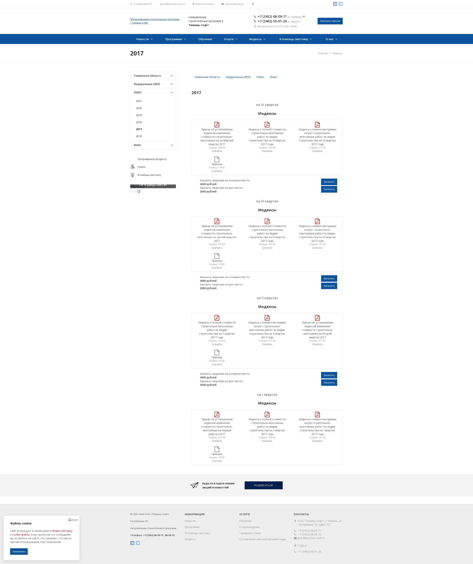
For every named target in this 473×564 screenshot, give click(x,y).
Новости (142, 39)
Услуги (229, 39)
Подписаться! (263, 485)
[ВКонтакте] (335, 4)
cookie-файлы (21, 534)
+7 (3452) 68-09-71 (280, 16)
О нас (330, 39)
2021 (139, 101)
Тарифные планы (250, 533)
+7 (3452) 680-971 (142, 4)
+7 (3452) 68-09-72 (309, 534)
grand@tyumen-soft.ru (172, 4)
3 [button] (139, 191)
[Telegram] (341, 4)
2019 (139, 115)
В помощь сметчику (294, 39)
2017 (139, 129)
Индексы (255, 39)
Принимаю (19, 551)
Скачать (217, 151)
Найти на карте (204, 4)
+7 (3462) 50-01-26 (279, 21)
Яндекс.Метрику (62, 531)
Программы (173, 39)
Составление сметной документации (262, 539)
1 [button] (131, 191)
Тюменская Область (207, 77)
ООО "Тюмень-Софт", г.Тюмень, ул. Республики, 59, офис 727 (320, 522)
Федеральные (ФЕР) (238, 77)
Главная (323, 53)
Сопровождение (249, 527)
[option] (153, 186)
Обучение (205, 39)
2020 (139, 108)
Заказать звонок (330, 21)
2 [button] (135, 191)
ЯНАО (273, 77)
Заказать (329, 181)
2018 (139, 122)
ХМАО (260, 77)
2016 (139, 136)
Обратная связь (234, 4)
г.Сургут (302, 545)
